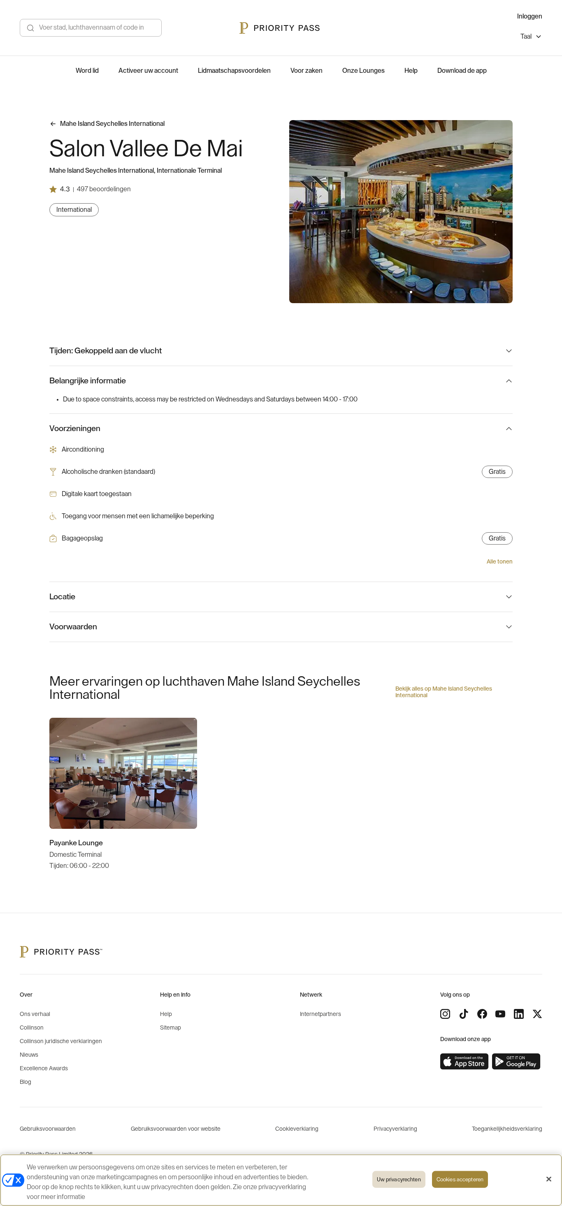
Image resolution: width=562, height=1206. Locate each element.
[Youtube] (500, 1014)
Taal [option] (526, 36)
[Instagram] (445, 1014)
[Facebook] (482, 1014)
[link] (464, 1061)
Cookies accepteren (460, 1179)
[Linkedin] (519, 1014)
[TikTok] (464, 1014)
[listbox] (531, 37)
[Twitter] (537, 1014)
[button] (391, 292)
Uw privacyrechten (399, 1179)
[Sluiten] (549, 1179)
